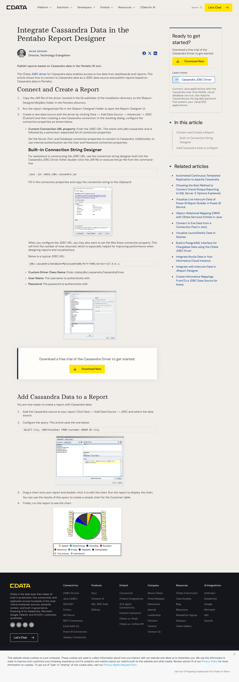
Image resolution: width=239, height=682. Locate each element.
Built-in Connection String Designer (196, 140)
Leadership (154, 615)
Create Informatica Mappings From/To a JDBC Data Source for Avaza (196, 280)
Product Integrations (131, 598)
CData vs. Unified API (132, 624)
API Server (69, 615)
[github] (25, 624)
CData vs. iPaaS (129, 618)
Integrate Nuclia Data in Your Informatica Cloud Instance (194, 258)
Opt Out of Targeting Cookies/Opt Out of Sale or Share (202, 671)
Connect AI (97, 598)
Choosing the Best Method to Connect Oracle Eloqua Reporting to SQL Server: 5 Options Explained (198, 189)
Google (208, 604)
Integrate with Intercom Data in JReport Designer (196, 268)
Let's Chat (214, 7)
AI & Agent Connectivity (127, 605)
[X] (18, 624)
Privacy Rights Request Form (120, 664)
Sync (94, 593)
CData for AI (147, 7)
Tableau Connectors (74, 637)
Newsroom (154, 604)
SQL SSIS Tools (99, 604)
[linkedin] (12, 624)
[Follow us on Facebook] (144, 53)
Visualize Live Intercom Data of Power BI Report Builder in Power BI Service (198, 203)
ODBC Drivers (71, 593)
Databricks (210, 598)
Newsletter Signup (186, 615)
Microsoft (209, 609)
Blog (178, 604)
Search (195, 7)
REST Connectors (73, 620)
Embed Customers (130, 613)
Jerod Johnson (38, 51)
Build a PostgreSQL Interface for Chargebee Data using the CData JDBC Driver (197, 247)
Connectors (126, 593)
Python (67, 609)
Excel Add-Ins (71, 626)
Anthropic (210, 593)
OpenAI (208, 620)
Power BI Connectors (75, 631)
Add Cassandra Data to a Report (197, 148)
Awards (152, 609)
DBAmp (95, 609)
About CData (155, 593)
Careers (152, 626)
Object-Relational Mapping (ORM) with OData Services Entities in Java (199, 215)
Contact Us (154, 631)
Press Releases (156, 598)
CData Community (187, 593)
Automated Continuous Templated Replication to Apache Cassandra (198, 177)
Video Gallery (184, 626)
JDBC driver (39, 74)
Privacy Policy (210, 661)
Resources (182, 609)
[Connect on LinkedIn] (155, 53)
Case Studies (183, 598)
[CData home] (19, 7)
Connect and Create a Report (195, 132)
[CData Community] (31, 624)
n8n (206, 615)
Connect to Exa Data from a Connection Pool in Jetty (193, 225)
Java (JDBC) (70, 598)
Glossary (181, 620)
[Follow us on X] (150, 53)
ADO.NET (68, 604)
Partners (152, 620)
